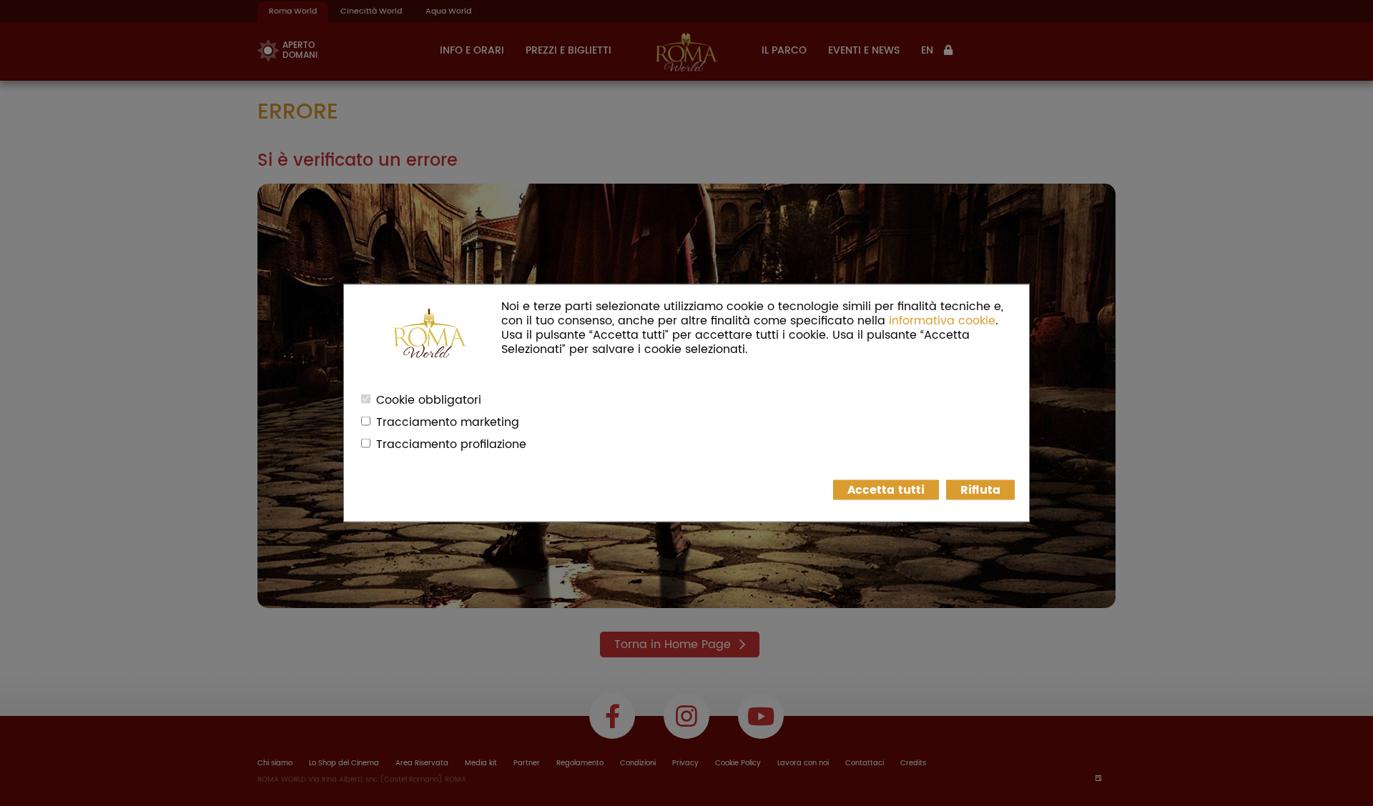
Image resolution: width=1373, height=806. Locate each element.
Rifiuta (980, 490)
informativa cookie (942, 321)
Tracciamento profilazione (451, 444)
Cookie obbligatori (428, 400)
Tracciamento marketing (447, 422)
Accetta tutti (886, 490)
